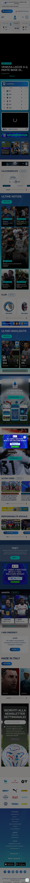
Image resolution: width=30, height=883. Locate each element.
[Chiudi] (24, 437)
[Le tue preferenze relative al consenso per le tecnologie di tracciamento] (27, 880)
